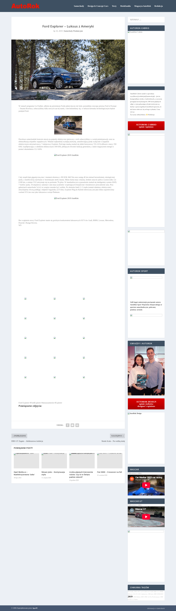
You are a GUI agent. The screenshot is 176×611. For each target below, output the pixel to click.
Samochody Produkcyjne (73, 31)
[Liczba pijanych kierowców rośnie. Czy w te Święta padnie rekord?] (82, 460)
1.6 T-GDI (150, 591)
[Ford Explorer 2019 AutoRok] (68, 125)
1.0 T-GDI (144, 591)
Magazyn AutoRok (142, 6)
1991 (135, 591)
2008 (155, 594)
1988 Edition (136, 597)
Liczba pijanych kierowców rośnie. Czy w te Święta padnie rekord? (81, 474)
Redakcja (158, 6)
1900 (145, 597)
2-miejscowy (144, 594)
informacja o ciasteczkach (156, 608)
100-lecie (150, 594)
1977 (138, 591)
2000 (142, 597)
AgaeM (34, 608)
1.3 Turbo (135, 599)
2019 (130, 596)
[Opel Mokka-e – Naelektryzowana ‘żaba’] (26, 460)
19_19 (135, 594)
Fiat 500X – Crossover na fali (109, 472)
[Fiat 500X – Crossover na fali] (109, 460)
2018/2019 (160, 594)
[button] (146, 371)
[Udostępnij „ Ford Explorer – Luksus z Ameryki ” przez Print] (77, 425)
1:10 (138, 594)
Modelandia (125, 6)
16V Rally (131, 591)
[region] (146, 371)
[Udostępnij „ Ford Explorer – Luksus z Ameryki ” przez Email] (72, 425)
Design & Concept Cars (98, 6)
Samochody (79, 6)
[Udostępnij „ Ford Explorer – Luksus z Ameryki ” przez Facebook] (67, 425)
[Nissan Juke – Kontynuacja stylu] (54, 460)
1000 (154, 591)
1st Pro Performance (154, 597)
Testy (114, 6)
